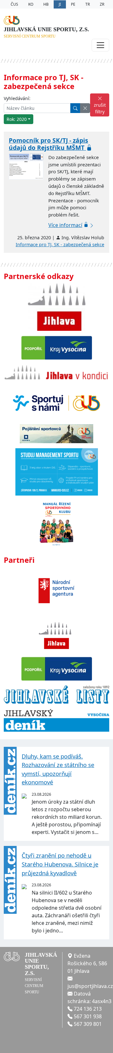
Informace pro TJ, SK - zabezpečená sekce (60, 244)
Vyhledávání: (17, 98)
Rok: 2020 (17, 119)
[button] (85, 108)
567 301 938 (88, 1016)
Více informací (65, 225)
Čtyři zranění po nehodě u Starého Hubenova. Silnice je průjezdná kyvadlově (60, 864)
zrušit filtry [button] (100, 108)
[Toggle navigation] (100, 45)
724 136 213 (88, 1008)
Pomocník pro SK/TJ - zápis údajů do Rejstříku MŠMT (48, 144)
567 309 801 (88, 1023)
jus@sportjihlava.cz (90, 986)
